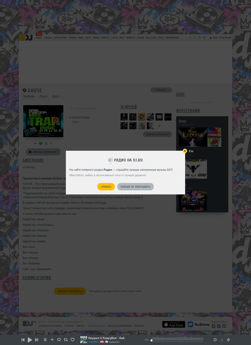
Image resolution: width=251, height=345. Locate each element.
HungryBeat (93, 342)
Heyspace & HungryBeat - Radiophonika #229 (107, 338)
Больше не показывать (135, 186)
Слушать (106, 186)
